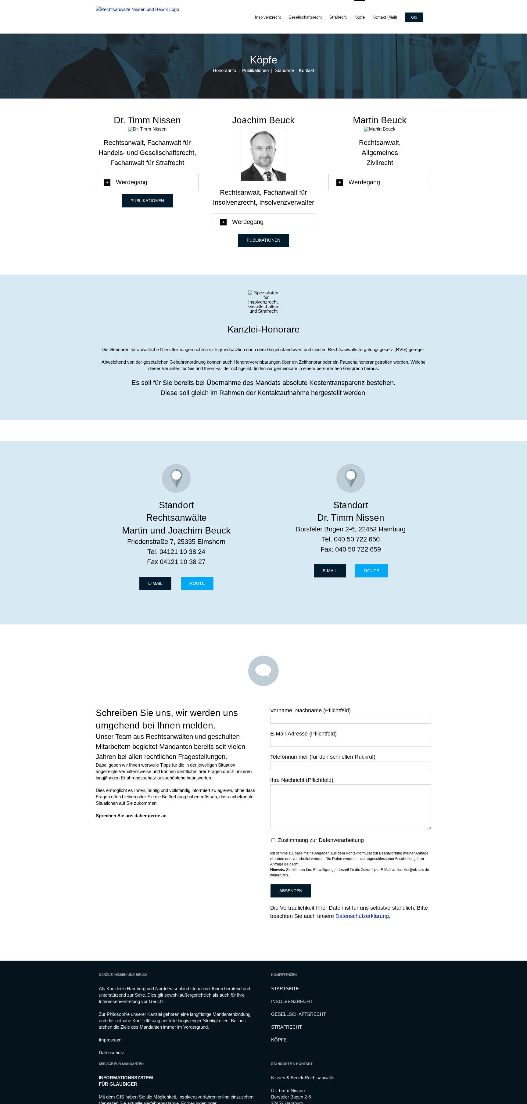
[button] (147, 182)
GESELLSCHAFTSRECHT (298, 1014)
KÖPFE (279, 1039)
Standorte (284, 70)
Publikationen (255, 70)
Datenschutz (111, 1052)
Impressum (110, 1039)
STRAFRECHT (286, 1027)
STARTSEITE (285, 988)
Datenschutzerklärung (362, 916)
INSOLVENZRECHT (292, 1001)
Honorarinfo (224, 70)
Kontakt (306, 70)
